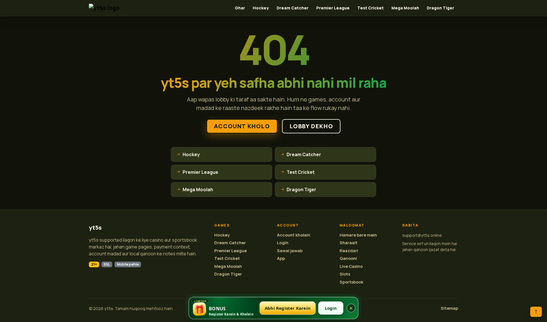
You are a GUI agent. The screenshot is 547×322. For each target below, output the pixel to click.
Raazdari (349, 250)
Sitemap (449, 308)
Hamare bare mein (358, 235)
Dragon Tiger (440, 8)
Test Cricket (370, 8)
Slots (345, 274)
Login (282, 242)
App (281, 258)
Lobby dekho (311, 126)
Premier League (333, 8)
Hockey (261, 8)
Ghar (240, 8)
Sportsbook (351, 282)
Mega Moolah (405, 8)
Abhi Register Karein (288, 308)
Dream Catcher (293, 8)
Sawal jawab (290, 250)
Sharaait (349, 242)
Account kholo (242, 126)
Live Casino (351, 266)
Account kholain (293, 235)
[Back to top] (536, 311)
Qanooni (348, 258)
